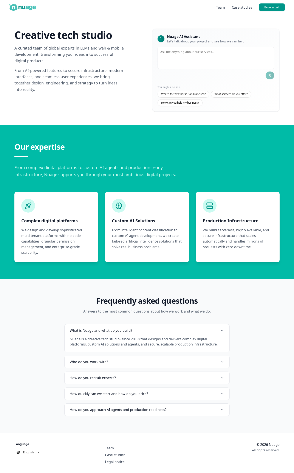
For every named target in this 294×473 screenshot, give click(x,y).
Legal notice (115, 461)
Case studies (242, 7)
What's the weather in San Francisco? (183, 94)
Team (220, 7)
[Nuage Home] (22, 7)
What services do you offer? (231, 94)
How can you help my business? (180, 102)
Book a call (272, 7)
